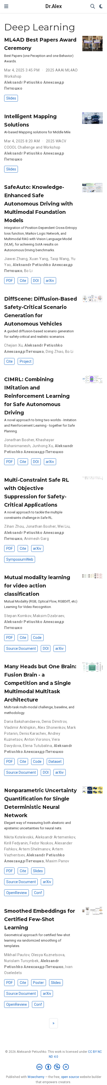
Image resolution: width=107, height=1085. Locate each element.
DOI (36, 281)
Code (37, 638)
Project (25, 361)
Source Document (21, 648)
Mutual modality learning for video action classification (37, 585)
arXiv (50, 281)
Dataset (55, 761)
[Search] (92, 7)
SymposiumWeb (19, 559)
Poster (38, 983)
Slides (11, 98)
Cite (23, 281)
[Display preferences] (101, 7)
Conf (38, 893)
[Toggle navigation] (6, 6)
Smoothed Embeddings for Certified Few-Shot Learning (39, 919)
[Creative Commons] (53, 1067)
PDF (9, 281)
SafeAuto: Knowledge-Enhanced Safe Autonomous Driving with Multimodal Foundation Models (38, 203)
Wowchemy (36, 1077)
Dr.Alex (53, 6)
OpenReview (16, 893)
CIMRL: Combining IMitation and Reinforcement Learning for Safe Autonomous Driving (37, 396)
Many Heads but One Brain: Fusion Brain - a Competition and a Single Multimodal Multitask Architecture (40, 683)
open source (70, 1077)
